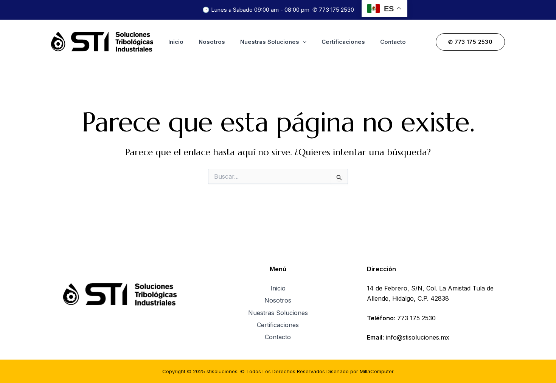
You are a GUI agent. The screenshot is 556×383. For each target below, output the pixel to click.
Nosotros (212, 41)
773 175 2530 (336, 9)
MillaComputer (377, 371)
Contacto (393, 41)
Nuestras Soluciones (269, 41)
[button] (302, 42)
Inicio (175, 41)
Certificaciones (343, 41)
